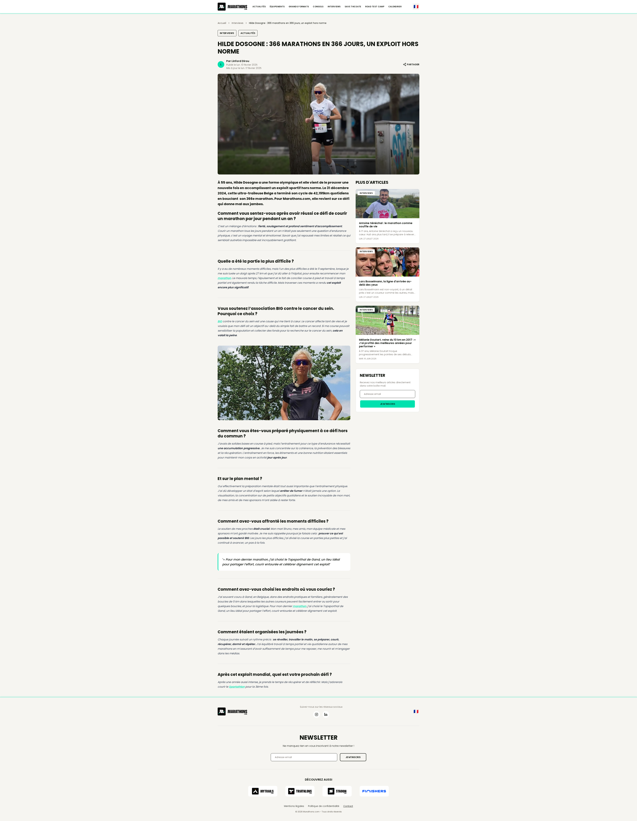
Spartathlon (237, 687)
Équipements (277, 7)
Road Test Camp (374, 7)
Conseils (318, 7)
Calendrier (395, 7)
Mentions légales (294, 806)
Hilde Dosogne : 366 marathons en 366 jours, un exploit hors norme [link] (287, 23)
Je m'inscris (387, 404)
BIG (220, 321)
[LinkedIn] (325, 714)
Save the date (353, 7)
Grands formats (299, 7)
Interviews (334, 7)
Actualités (259, 7)
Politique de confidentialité (323, 806)
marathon (224, 278)
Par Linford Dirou (237, 61)
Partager (413, 64)
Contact (348, 806)
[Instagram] (316, 714)
